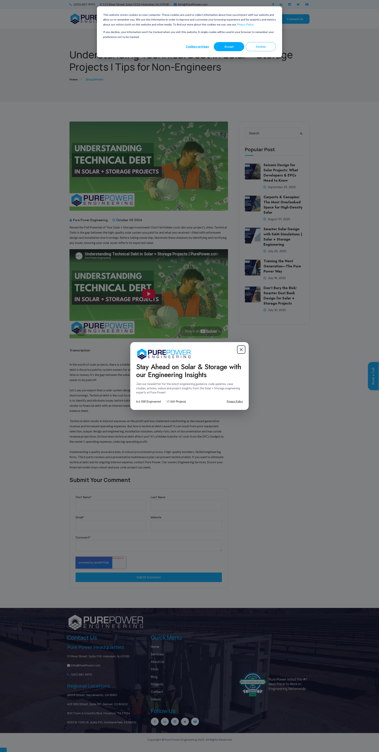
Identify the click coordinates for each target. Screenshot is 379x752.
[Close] (241, 349)
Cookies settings (197, 46)
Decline (261, 46)
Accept (229, 46)
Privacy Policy (245, 24)
